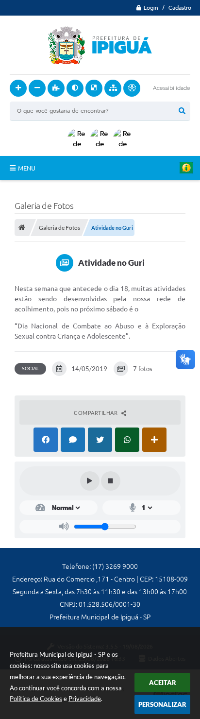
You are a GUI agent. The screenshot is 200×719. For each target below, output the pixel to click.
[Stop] (110, 481)
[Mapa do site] (112, 88)
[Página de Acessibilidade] (131, 88)
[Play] (90, 481)
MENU (26, 168)
